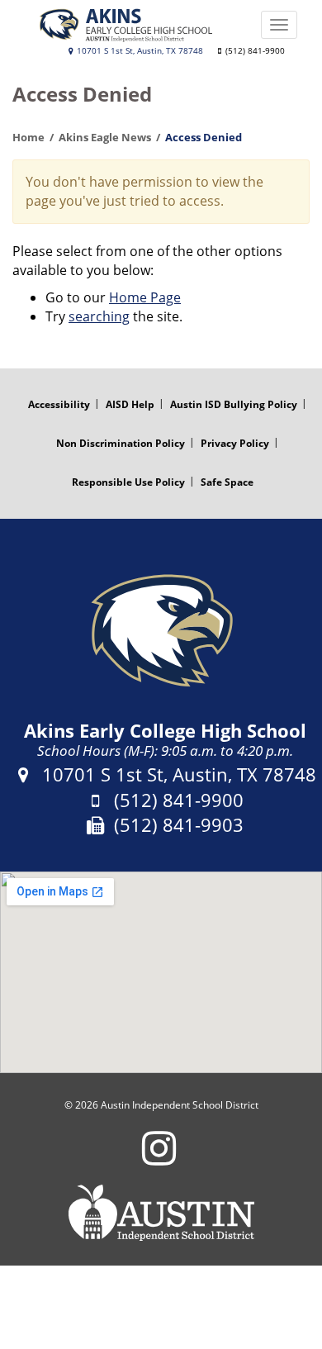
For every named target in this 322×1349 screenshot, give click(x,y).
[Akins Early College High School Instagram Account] (159, 1159)
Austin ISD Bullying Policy (233, 404)
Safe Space (227, 482)
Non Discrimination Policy (120, 443)
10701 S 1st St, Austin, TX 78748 (138, 50)
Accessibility (59, 404)
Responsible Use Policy (128, 482)
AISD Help (130, 404)
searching (99, 316)
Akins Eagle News (105, 137)
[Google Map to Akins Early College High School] (161, 972)
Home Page (145, 297)
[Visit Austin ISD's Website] (161, 1213)
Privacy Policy (235, 443)
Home (28, 137)
